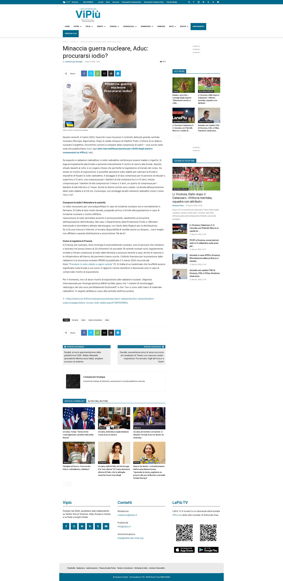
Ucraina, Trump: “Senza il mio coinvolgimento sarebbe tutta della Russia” (78, 435)
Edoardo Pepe (178, 206)
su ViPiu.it (81, 152)
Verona (136, 462)
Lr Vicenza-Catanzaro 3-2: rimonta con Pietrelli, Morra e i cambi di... (183, 128)
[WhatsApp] (98, 73)
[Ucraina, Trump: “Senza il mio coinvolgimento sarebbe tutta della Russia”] (79, 418)
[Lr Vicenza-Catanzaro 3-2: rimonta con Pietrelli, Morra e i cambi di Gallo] (183, 115)
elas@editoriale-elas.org (130, 538)
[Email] (104, 73)
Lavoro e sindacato (206, 121)
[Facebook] (193, 2)
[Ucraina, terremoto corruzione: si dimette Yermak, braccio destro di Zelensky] (149, 418)
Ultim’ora (102, 428)
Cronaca (67, 428)
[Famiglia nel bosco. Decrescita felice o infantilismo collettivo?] (79, 453)
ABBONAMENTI (198, 26)
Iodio (83, 320)
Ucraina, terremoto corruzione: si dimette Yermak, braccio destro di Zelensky (148, 435)
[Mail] (203, 2)
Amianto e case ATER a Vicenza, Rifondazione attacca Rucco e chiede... (205, 258)
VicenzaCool (128, 26)
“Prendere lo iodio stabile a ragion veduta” (90, 264)
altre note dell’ (104, 148)
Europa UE (102, 462)
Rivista (183, 26)
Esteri (76, 26)
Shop (108, 2)
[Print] (111, 73)
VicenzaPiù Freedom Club (154, 2)
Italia (88, 26)
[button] (189, 2)
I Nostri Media (171, 2)
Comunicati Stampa (73, 61)
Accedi (100, 2)
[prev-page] (64, 484)
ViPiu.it (176, 515)
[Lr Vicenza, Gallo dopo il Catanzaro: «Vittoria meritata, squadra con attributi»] (209, 85)
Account (116, 2)
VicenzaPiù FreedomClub (131, 2)
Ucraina (75, 320)
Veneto (100, 26)
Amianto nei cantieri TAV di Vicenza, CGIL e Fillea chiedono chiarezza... (208, 128)
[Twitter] (213, 2)
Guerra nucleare (95, 320)
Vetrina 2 (74, 42)
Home (67, 26)
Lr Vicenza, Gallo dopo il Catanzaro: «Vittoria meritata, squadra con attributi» (192, 197)
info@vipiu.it (124, 526)
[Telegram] (118, 73)
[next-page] (69, 484)
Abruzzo (67, 462)
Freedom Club (71, 34)
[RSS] (208, 2)
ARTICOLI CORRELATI (74, 401)
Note (171, 26)
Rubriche (161, 26)
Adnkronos (146, 26)
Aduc (89, 148)
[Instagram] (198, 2)
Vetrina (175, 91)
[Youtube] (218, 2)
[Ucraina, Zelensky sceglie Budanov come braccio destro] (114, 418)
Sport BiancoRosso (206, 91)
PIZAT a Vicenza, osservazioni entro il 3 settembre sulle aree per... (204, 243)
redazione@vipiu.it (127, 515)
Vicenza (113, 26)
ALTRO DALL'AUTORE (98, 401)
